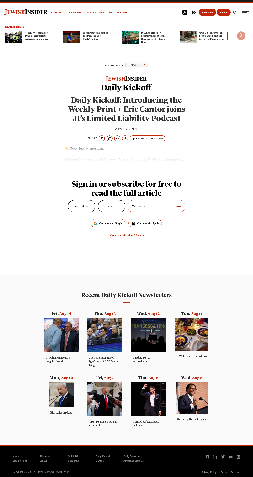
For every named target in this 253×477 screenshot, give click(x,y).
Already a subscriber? (126, 235)
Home (16, 456)
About (43, 461)
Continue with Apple (148, 223)
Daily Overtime (131, 456)
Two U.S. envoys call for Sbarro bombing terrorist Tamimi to (211, 36)
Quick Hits (74, 456)
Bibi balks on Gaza (61, 412)
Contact (100, 461)
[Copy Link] (110, 138)
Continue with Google (110, 223)
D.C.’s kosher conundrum (192, 356)
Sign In (224, 12)
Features (45, 456)
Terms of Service (230, 472)
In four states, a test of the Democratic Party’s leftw (95, 36)
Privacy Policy (209, 472)
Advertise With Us (133, 461)
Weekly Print (20, 461)
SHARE (92, 138)
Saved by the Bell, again (191, 419)
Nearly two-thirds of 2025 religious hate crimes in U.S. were (36, 36)
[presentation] (241, 35)
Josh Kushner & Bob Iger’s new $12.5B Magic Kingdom (103, 361)
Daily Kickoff (103, 456)
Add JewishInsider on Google (149, 138)
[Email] (117, 138)
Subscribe (207, 12)
